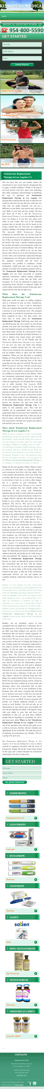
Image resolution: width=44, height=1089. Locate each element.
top (3, 1048)
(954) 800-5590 (22, 30)
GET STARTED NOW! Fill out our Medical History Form (22, 24)
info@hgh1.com (22, 1075)
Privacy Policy (19, 1085)
